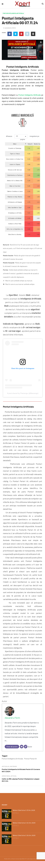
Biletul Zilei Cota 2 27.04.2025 (24, 810)
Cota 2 (15, 813)
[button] (21, 136)
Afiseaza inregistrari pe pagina (22, 137)
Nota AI (29, 144)
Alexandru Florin (12, 717)
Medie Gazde (38, 144)
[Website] (25, 746)
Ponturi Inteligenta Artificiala (13, 13)
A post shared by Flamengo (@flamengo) (22, 393)
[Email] (21, 746)
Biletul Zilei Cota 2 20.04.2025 (24, 835)
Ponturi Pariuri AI (30, 759)
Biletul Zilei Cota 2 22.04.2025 (24, 823)
